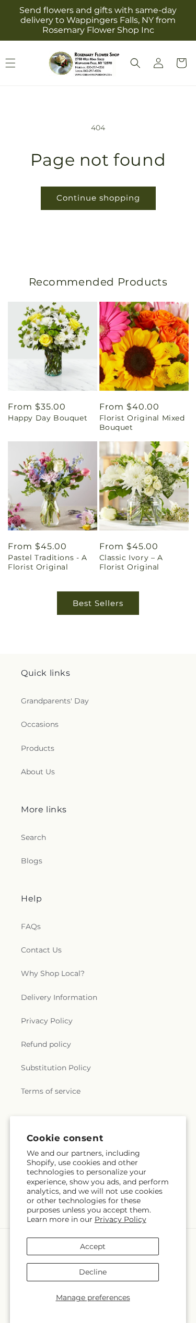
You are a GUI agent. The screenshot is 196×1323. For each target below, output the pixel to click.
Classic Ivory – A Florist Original (131, 562)
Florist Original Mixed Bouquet (142, 422)
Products (37, 748)
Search (33, 837)
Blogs (31, 860)
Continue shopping (98, 198)
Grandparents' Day (55, 701)
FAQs (31, 926)
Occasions (40, 724)
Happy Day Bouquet (47, 418)
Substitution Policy (56, 1067)
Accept (93, 1246)
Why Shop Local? (53, 973)
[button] (135, 63)
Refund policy (46, 1044)
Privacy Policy (120, 1219)
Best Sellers (98, 603)
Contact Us (41, 950)
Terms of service (50, 1091)
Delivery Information (59, 997)
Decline (93, 1272)
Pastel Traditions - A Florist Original (47, 562)
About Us (38, 771)
